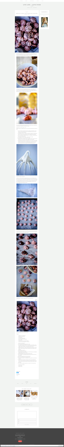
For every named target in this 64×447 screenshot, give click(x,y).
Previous (24, 404)
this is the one (35, 138)
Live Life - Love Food (32, 5)
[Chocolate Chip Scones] (34, 393)
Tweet (22, 383)
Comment (35, 383)
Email (27, 383)
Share (18, 383)
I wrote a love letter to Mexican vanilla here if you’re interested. (27, 139)
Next (29, 404)
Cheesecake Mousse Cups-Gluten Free (26, 398)
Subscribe (20, 441)
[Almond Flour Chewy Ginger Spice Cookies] (19, 393)
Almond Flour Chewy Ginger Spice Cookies (19, 398)
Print (36, 300)
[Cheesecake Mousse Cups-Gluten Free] (26, 393)
